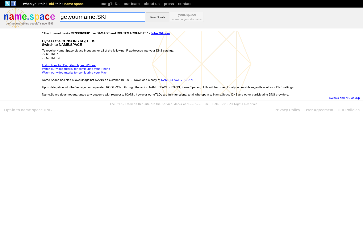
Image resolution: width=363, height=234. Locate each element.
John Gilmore (160, 33)
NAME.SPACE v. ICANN (177, 79)
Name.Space (194, 104)
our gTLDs (110, 4)
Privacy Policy (287, 110)
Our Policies (349, 110)
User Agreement (318, 110)
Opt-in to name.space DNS (28, 110)
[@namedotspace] (7, 4)
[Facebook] (14, 4)
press (169, 4)
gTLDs (120, 104)
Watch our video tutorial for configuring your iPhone (76, 68)
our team (132, 4)
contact (185, 4)
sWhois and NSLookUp (344, 98)
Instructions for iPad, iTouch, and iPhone (69, 65)
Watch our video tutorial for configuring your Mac (74, 72)
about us (152, 4)
